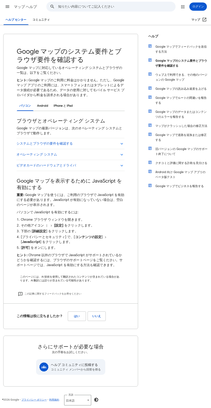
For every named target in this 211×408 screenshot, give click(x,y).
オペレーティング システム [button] (36, 154)
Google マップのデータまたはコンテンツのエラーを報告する (181, 114)
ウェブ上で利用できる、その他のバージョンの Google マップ (181, 77)
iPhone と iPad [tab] (63, 105)
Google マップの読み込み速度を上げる (181, 89)
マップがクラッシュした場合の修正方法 (181, 126)
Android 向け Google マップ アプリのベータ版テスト (180, 174)
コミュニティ (41, 19)
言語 (70, 394)
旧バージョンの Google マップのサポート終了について (181, 151)
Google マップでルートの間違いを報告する (181, 100)
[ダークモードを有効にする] (96, 400)
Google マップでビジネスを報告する (179, 186)
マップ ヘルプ (25, 7)
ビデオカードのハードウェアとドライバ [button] (46, 165)
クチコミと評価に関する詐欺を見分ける (181, 163)
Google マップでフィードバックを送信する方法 (181, 49)
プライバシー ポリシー (34, 399)
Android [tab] (42, 105)
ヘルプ (153, 36)
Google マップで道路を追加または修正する (181, 137)
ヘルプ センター (16, 19)
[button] (7, 7)
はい (77, 316)
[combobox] (116, 6)
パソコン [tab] (25, 105)
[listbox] (77, 400)
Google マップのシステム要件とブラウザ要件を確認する (181, 63)
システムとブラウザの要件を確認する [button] (44, 144)
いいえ (96, 316)
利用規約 (54, 399)
